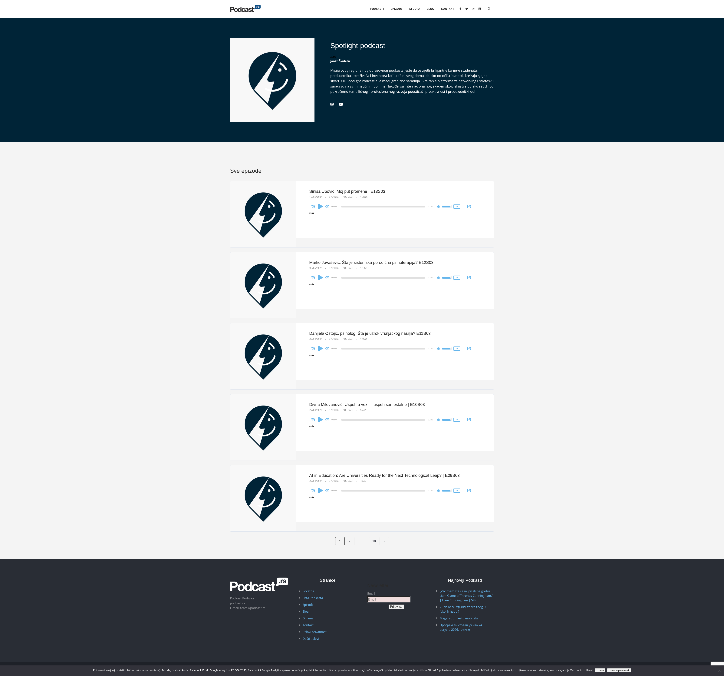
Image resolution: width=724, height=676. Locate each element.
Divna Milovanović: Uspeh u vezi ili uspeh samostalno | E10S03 (367, 404)
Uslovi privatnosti (314, 632)
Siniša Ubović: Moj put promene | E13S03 (347, 191)
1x (457, 206)
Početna (308, 591)
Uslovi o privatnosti (619, 670)
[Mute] (439, 207)
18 (374, 541)
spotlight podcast (341, 196)
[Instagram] (473, 9)
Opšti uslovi (310, 639)
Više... (313, 213)
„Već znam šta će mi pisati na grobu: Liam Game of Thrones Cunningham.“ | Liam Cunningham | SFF (466, 595)
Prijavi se (396, 606)
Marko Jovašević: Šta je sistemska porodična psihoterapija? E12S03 (371, 262)
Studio (414, 9)
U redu (600, 670)
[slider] (447, 209)
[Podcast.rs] (245, 8)
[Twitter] (466, 9)
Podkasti (377, 9)
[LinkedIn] (479, 9)
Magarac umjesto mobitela (459, 618)
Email (371, 594)
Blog (430, 9)
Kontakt (447, 9)
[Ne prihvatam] (719, 671)
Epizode (397, 9)
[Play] (320, 206)
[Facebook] (460, 9)
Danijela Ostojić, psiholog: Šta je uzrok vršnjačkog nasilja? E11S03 (370, 333)
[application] (383, 206)
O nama (308, 618)
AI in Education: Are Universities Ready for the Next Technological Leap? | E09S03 (384, 475)
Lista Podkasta (312, 598)
